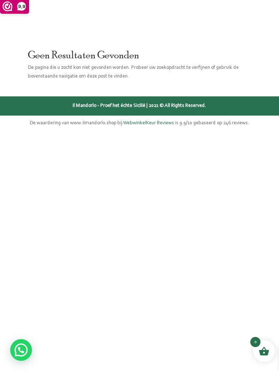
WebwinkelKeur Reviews (148, 123)
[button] (21, 350)
